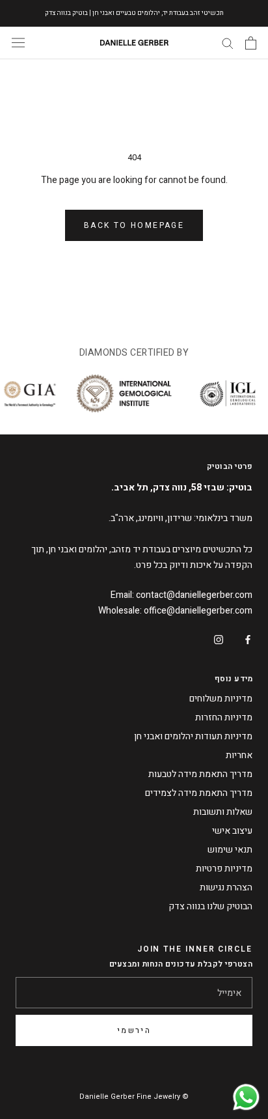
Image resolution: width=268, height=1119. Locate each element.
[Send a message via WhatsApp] (246, 1097)
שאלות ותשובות (222, 812)
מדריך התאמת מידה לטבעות (200, 774)
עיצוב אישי (232, 831)
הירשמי (134, 1030)
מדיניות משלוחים (220, 698)
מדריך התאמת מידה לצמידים (198, 793)
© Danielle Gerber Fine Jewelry (134, 1096)
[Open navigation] (18, 43)
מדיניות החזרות (223, 717)
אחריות (239, 755)
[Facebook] (247, 638)
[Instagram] (218, 638)
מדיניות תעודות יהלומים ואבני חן (193, 736)
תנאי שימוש (230, 850)
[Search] (228, 42)
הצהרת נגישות (226, 887)
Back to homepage (134, 225)
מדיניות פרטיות (224, 868)
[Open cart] (250, 43)
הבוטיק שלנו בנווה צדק (210, 906)
